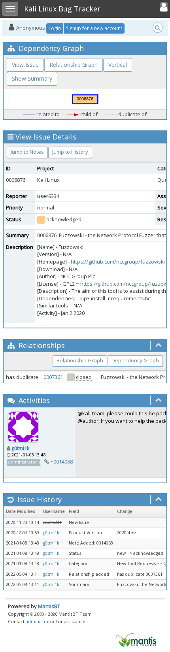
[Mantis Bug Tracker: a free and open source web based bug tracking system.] (136, 639)
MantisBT (49, 606)
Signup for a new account (94, 28)
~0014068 (61, 461)
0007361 (53, 377)
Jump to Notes (27, 151)
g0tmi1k (20, 448)
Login (55, 28)
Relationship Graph (73, 64)
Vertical (117, 64)
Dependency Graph (135, 360)
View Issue (25, 64)
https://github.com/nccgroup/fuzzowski (118, 261)
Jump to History (70, 151)
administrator (40, 621)
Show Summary (32, 78)
